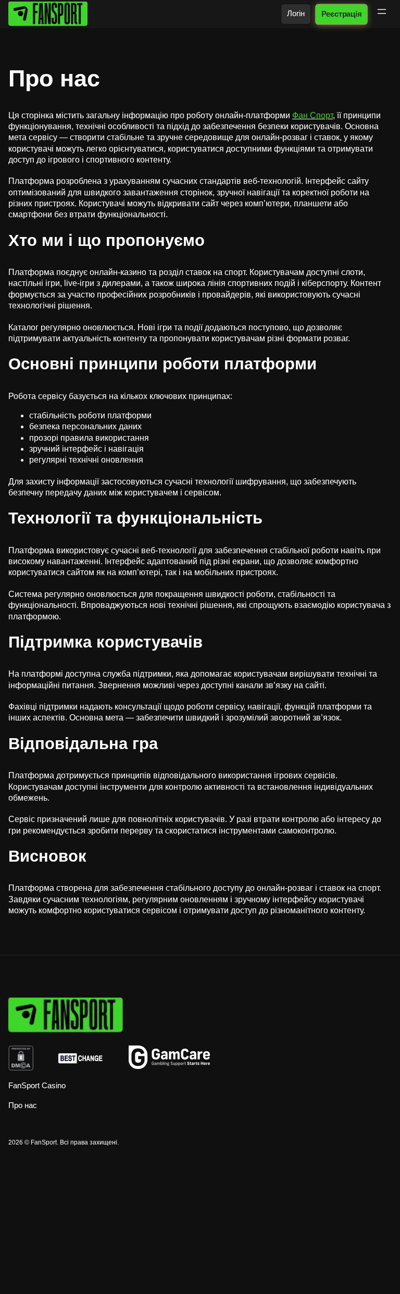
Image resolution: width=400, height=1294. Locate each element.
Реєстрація (341, 14)
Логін (296, 13)
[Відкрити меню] (382, 11)
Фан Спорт (312, 115)
